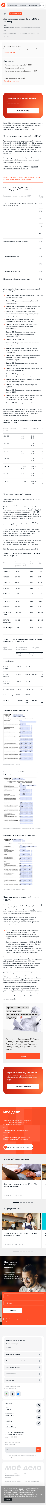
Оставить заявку (23, 111)
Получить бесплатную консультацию (19, 1147)
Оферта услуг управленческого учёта (13, 1482)
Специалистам (11, 1374)
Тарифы (8, 1347)
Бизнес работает (33, 5)
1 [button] (16, 1202)
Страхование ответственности (31, 1481)
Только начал (23, 5)
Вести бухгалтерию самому (15, 1340)
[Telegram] (38, 1411)
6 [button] (32, 1202)
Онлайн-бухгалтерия (12, 1344)
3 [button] (24, 1202)
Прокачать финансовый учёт (16, 1361)
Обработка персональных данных (32, 1474)
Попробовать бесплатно (23, 1086)
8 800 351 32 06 (9, 1421)
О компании (10, 1380)
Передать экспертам (13, 1354)
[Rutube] (38, 1423)
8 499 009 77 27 (9, 1409)
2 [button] (21, 1202)
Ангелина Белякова (8, 27)
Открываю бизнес (12, 5)
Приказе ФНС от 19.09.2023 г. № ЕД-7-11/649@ (18, 143)
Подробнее (23, 1056)
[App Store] (12, 1393)
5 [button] (29, 1202)
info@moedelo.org (10, 1427)
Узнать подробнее (9, 52)
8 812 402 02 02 (9, 1415)
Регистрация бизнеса (13, 1367)
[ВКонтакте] (38, 1417)
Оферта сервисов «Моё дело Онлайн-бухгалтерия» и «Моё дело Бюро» (12, 1475)
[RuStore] (18, 1393)
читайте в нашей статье (27, 129)
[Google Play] (6, 1393)
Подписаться (12, 1310)
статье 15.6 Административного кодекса (16, 913)
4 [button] (26, 1202)
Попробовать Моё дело (11, 81)
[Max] (38, 1405)
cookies (21, 1489)
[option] (21, 1181)
